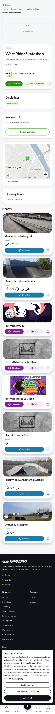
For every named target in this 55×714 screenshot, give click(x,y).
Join (36, 331)
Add (27, 711)
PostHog (14, 657)
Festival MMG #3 (14, 325)
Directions (26, 250)
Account (48, 711)
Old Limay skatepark (16, 524)
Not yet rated (11, 64)
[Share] (47, 331)
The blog (6, 606)
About (5, 597)
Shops (7, 584)
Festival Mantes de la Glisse (21, 362)
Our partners (8, 634)
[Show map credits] (8, 175)
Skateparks (7, 620)
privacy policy (17, 678)
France (5, 9)
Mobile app (7, 602)
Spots (7, 575)
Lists (17, 711)
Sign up (33, 602)
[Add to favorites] (47, 250)
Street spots (7, 625)
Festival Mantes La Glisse (19, 398)
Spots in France (9, 616)
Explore (6, 711)
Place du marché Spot (17, 434)
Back (7, 5)
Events (8, 580)
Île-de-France (17, 9)
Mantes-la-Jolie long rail (19, 236)
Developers (7, 639)
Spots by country (10, 611)
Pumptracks (7, 630)
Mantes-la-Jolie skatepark (20, 280)
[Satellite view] (45, 174)
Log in (32, 597)
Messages (38, 711)
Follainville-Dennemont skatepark (24, 479)
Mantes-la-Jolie (32, 9)
